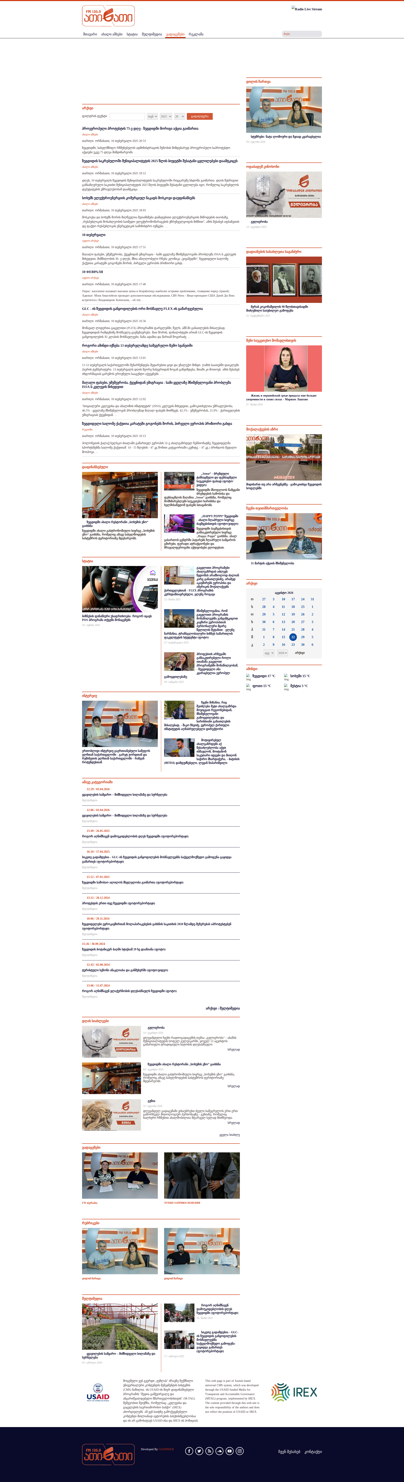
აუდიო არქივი (90, 240)
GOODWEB (166, 1449)
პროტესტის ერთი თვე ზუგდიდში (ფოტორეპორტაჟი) (118, 903)
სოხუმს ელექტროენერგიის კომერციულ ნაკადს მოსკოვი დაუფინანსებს (138, 198)
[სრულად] (321, 147)
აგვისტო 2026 (284, 592)
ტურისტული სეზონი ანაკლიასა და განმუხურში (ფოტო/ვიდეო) (125, 970)
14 (283, 629)
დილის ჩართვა (91, 1278)
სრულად (234, 1049)
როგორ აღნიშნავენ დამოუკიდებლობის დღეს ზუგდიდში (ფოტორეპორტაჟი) (135, 836)
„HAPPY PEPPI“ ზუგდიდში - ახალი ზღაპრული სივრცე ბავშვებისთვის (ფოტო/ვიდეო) (217, 520)
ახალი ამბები (90, 134)
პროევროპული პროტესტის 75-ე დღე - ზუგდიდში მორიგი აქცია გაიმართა (140, 128)
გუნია (151, 1101)
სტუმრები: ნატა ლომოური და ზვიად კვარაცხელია (286, 136)
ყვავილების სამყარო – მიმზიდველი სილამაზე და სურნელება (124, 794)
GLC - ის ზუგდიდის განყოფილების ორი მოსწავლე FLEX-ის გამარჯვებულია (142, 308)
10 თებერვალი (93, 235)
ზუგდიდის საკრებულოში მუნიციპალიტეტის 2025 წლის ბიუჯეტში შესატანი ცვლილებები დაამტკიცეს (160, 161)
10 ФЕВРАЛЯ (92, 272)
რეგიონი (87, 429)
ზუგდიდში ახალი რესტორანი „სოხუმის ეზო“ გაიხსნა (184, 1064)
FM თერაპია (89, 1202)
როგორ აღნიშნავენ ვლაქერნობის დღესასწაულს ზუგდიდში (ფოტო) (129, 991)
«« (252, 593)
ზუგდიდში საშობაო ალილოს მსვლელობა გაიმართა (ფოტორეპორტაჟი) (132, 882)
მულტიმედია (89, 800)
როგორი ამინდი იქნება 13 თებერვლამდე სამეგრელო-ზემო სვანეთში (137, 345)
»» (315, 593)
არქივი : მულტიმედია (223, 1008)
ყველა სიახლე (229, 1134)
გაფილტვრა (200, 116)
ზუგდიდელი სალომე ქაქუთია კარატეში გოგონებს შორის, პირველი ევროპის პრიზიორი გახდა (157, 423)
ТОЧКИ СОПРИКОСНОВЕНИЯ (182, 1202)
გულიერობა (156, 1027)
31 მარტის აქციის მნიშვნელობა (272, 563)
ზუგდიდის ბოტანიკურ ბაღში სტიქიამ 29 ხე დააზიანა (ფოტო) (124, 949)
